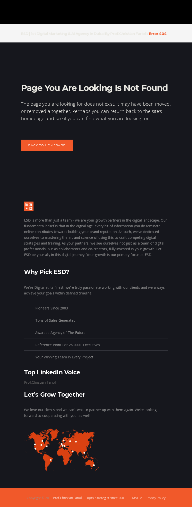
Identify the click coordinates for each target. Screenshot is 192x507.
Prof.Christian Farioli (40, 382)
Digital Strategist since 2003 (106, 498)
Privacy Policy (156, 498)
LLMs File (135, 498)
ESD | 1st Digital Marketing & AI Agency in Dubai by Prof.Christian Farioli (83, 33)
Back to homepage (47, 145)
